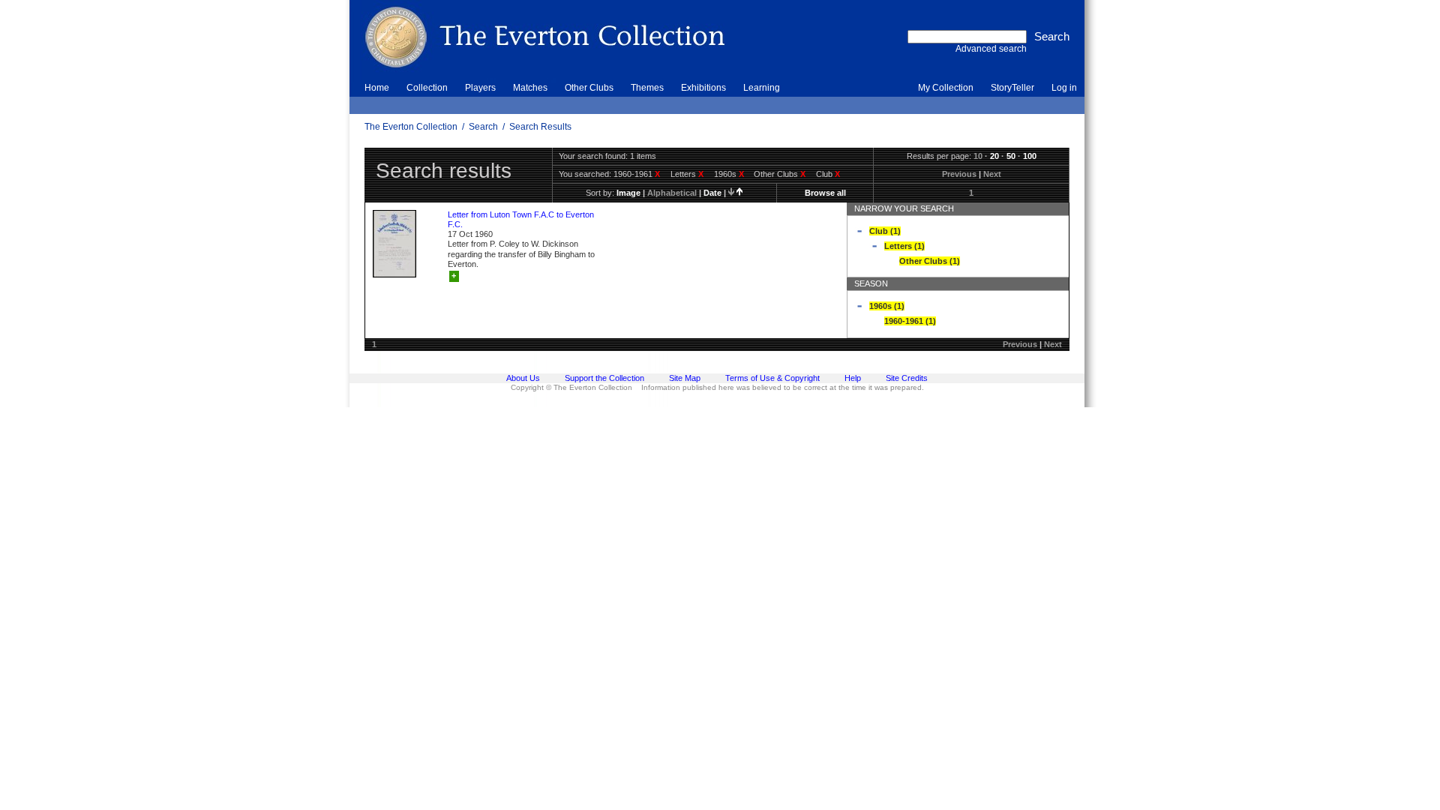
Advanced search (991, 49)
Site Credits (907, 378)
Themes (647, 87)
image (628, 192)
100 (1029, 156)
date (713, 192)
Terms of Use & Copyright (772, 378)
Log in (1064, 87)
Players (480, 87)
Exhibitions (703, 87)
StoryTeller (1012, 87)
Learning (761, 87)
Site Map (684, 378)
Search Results (540, 127)
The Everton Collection (411, 127)
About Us (523, 378)
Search (483, 127)
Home (376, 87)
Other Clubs (589, 87)
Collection (427, 87)
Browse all (825, 192)
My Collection (946, 87)
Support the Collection (604, 378)
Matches (530, 87)
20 (994, 156)
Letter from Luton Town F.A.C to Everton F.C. (521, 219)
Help (852, 378)
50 (1011, 156)
